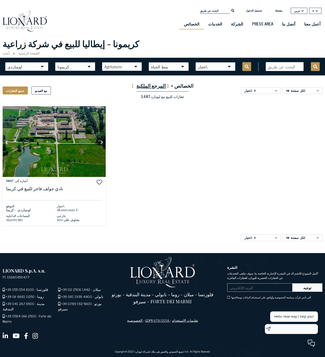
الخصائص (191, 23)
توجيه (307, 287)
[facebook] (26, 335)
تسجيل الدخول (254, 10)
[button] (99, 182)
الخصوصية (135, 320)
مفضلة (278, 10)
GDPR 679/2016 (157, 320)
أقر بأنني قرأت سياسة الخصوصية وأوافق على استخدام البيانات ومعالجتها (271, 297)
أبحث (6, 53)
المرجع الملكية (151, 85)
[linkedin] (5, 335)
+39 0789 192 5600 (76, 303)
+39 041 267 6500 (20, 303)
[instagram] (35, 335)
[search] (233, 10)
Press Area (262, 23)
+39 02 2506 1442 (75, 289)
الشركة (237, 23)
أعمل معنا (312, 23)
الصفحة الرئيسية (28, 53)
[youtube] (16, 335)
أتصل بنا (288, 23)
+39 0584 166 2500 (21, 316)
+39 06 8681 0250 (20, 296)
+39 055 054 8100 (20, 289)
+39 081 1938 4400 (76, 296)
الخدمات (215, 23)
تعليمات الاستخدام (185, 320)
